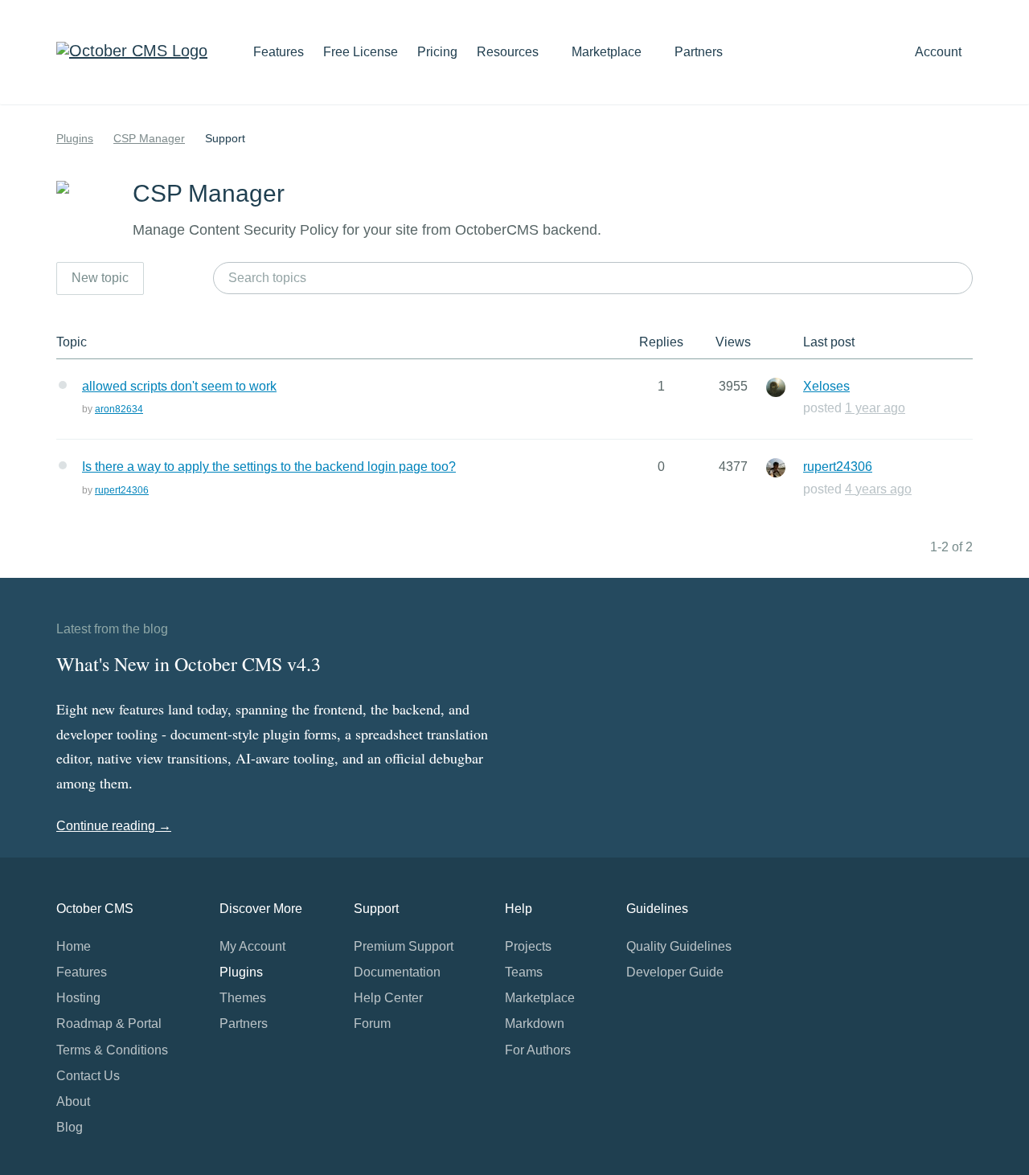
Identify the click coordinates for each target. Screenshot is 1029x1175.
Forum (372, 1023)
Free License (360, 52)
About (73, 1101)
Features (278, 52)
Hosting (78, 998)
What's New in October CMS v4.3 (188, 664)
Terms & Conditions (112, 1050)
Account (940, 52)
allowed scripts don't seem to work (179, 386)
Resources (509, 52)
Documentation (397, 972)
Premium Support (403, 946)
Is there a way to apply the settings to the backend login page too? (269, 466)
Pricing (437, 52)
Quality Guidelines (679, 946)
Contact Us (88, 1076)
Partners (698, 52)
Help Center (388, 998)
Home (73, 946)
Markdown (534, 1023)
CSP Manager (149, 138)
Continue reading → (113, 826)
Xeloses (826, 386)
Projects (528, 946)
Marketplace (608, 52)
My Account (252, 946)
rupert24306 (122, 490)
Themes (242, 998)
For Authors (538, 1050)
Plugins (74, 138)
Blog (69, 1127)
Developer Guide (675, 972)
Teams (524, 972)
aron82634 (119, 409)
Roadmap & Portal (109, 1023)
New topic (100, 278)
